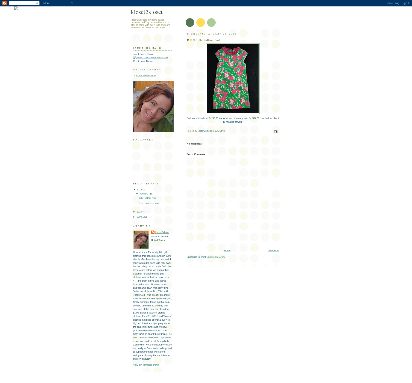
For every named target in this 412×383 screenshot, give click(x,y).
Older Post (273, 250)
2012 (139, 189)
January (144, 193)
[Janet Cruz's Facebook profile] (150, 57)
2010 (139, 211)
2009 (139, 217)
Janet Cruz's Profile (143, 54)
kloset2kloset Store (146, 75)
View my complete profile (146, 364)
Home (227, 250)
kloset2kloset (147, 12)
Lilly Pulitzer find (147, 198)
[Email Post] (275, 131)
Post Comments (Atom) (213, 257)
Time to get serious (149, 203)
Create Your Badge (143, 61)
